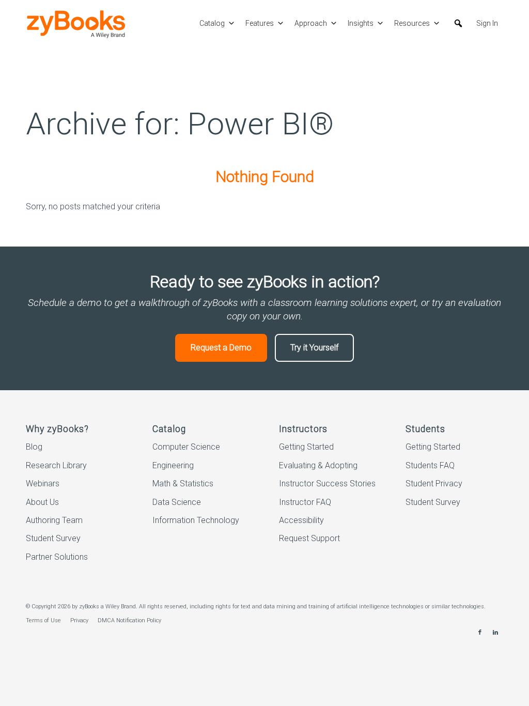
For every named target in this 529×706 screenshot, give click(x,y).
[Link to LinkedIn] (495, 632)
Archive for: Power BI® (180, 123)
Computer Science (186, 447)
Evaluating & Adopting (318, 465)
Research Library (56, 465)
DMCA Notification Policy (129, 620)
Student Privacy (434, 483)
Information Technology (195, 520)
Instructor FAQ (305, 502)
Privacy (79, 620)
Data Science (176, 502)
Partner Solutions (57, 557)
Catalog (212, 23)
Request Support (309, 538)
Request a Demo (221, 347)
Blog (34, 447)
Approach (310, 23)
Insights (361, 23)
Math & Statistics (182, 483)
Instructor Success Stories (327, 483)
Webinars (42, 483)
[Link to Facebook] (480, 632)
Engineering (173, 465)
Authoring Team (54, 520)
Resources (412, 23)
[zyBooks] (76, 24)
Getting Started (306, 447)
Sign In (487, 23)
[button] (458, 23)
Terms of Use (43, 620)
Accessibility (301, 520)
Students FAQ (430, 465)
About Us (42, 502)
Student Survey (53, 538)
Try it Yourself (314, 347)
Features (259, 23)
